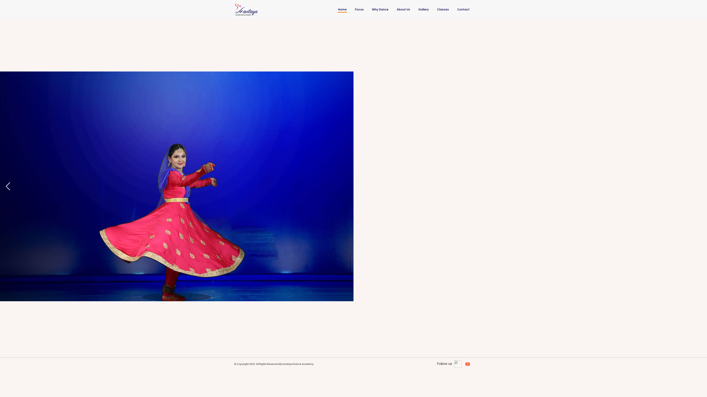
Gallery (423, 9)
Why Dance (380, 9)
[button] (699, 186)
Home (342, 9)
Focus (359, 9)
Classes (443, 9)
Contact (463, 9)
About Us (403, 9)
